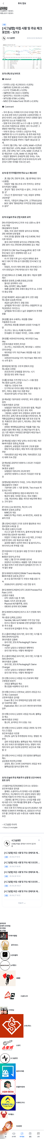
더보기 (20, 903)
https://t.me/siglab (10, 827)
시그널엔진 (11, 38)
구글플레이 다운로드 (6, 11)
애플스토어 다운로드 (6, 13)
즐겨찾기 (39, 840)
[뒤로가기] (3, 3)
